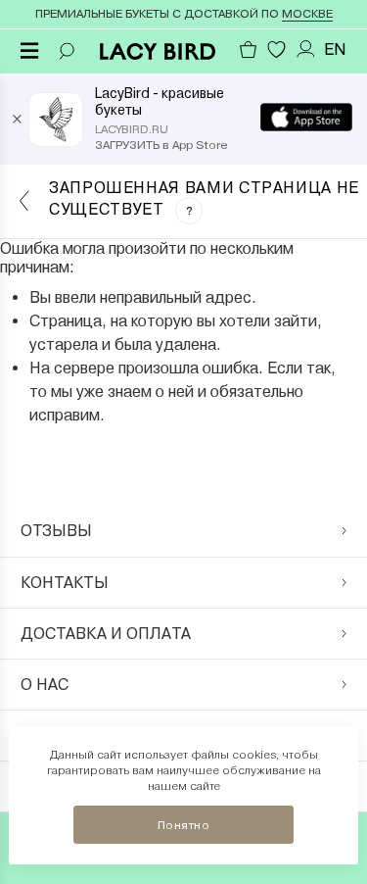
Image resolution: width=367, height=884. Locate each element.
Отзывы (56, 530)
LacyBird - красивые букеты (159, 101)
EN (335, 49)
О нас (45, 684)
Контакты (65, 582)
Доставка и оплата (106, 633)
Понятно (183, 825)
